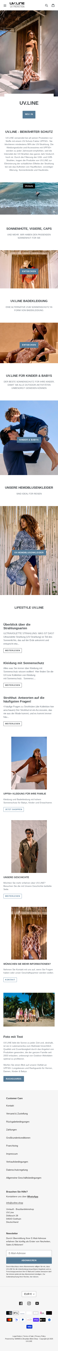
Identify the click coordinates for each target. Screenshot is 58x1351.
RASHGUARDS (13, 1079)
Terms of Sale (28, 1336)
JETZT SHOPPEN (13, 809)
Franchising (12, 1145)
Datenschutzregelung (17, 1170)
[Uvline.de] (17, 5)
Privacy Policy (40, 1336)
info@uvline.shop (14, 1203)
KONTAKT (10, 980)
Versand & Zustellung (17, 1113)
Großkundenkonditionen (18, 1137)
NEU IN (29, 114)
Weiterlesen (12, 650)
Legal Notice (17, 1336)
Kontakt (10, 1105)
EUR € (28, 1294)
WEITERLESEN (12, 896)
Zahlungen (11, 1129)
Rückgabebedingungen (17, 1121)
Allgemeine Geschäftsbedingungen (23, 1177)
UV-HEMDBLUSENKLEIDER (29, 552)
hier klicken (34, 1277)
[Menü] (5, 5)
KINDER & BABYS (29, 440)
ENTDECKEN (29, 271)
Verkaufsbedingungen (17, 1161)
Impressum (12, 1153)
